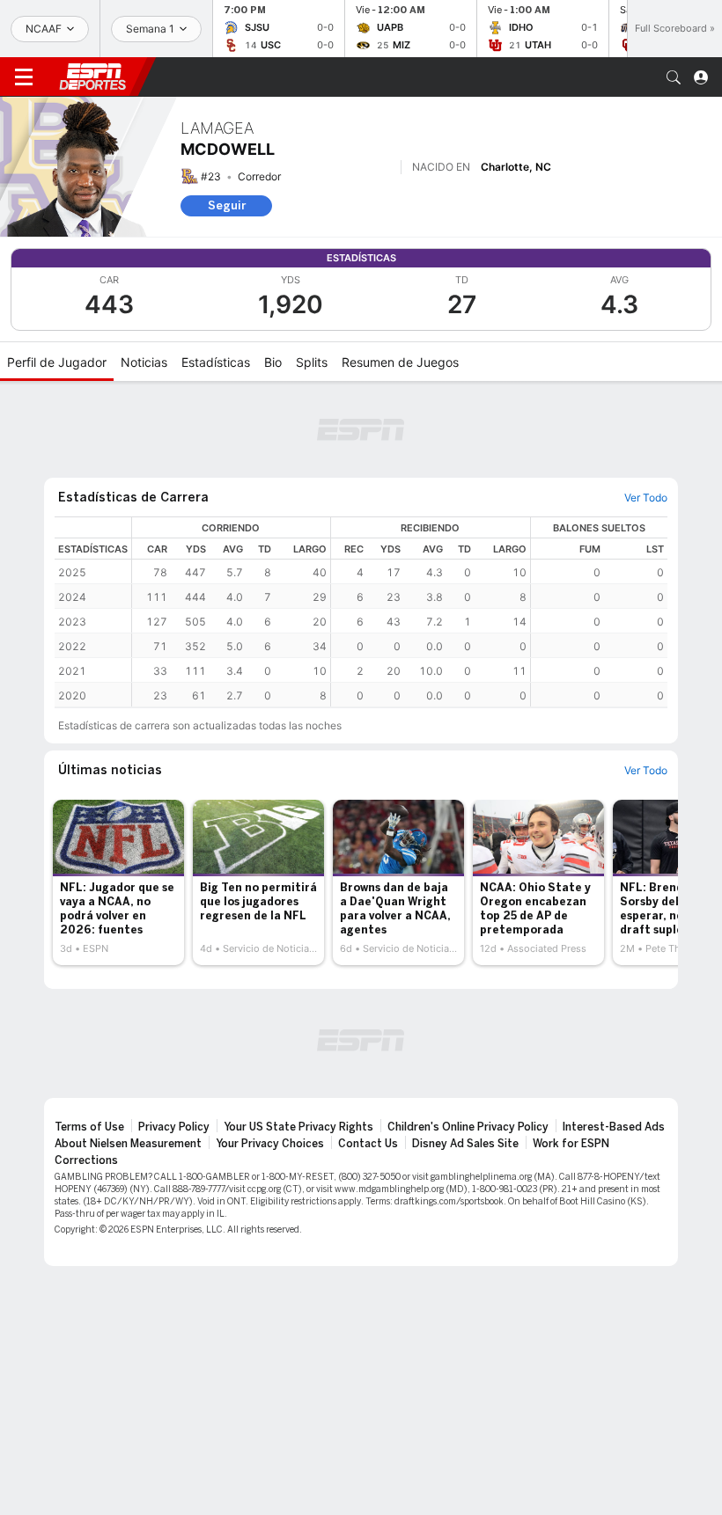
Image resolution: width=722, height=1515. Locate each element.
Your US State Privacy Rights (298, 1127)
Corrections (86, 1160)
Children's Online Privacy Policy (468, 1127)
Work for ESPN (571, 1144)
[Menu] (24, 77)
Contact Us (368, 1144)
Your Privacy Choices (270, 1144)
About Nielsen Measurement (128, 1144)
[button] (674, 77)
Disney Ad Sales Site (465, 1144)
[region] (399, 611)
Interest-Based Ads (614, 1127)
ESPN (92, 76)
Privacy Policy (174, 1127)
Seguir (227, 205)
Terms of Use (89, 1127)
